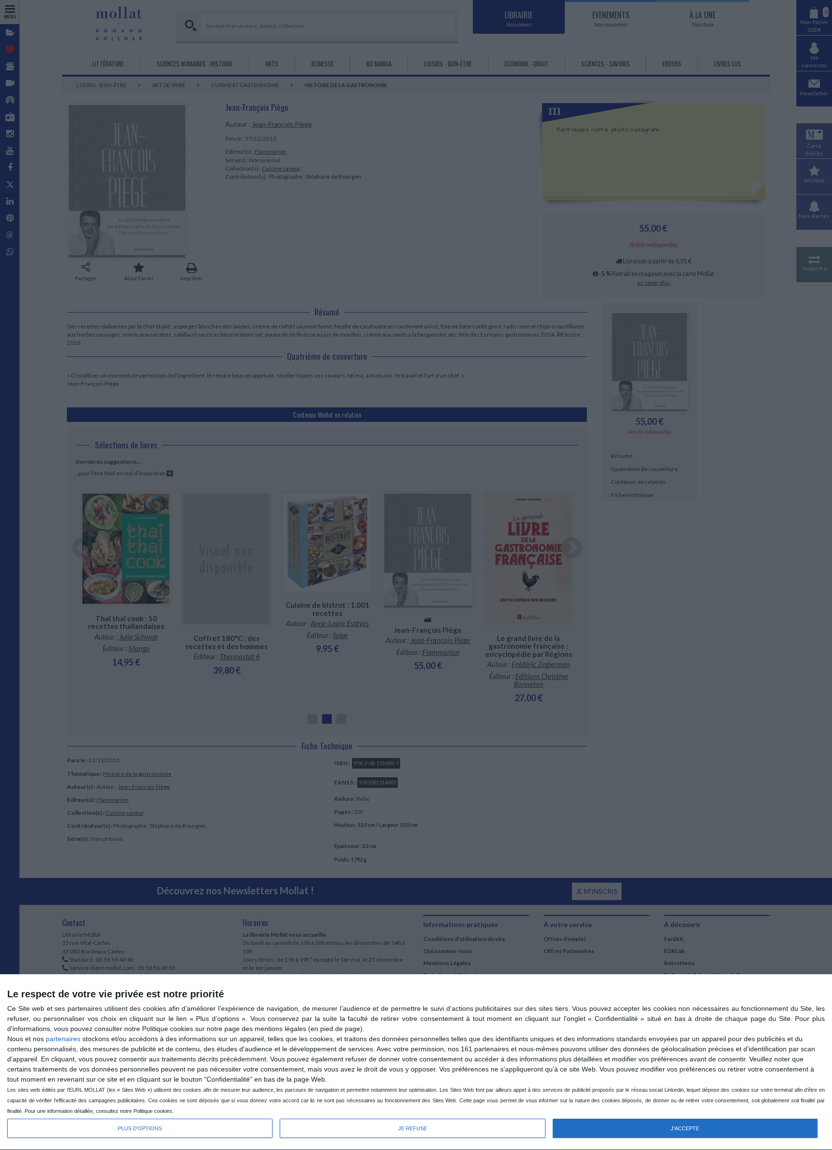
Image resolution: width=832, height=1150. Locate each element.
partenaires (63, 1038)
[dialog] (416, 1062)
